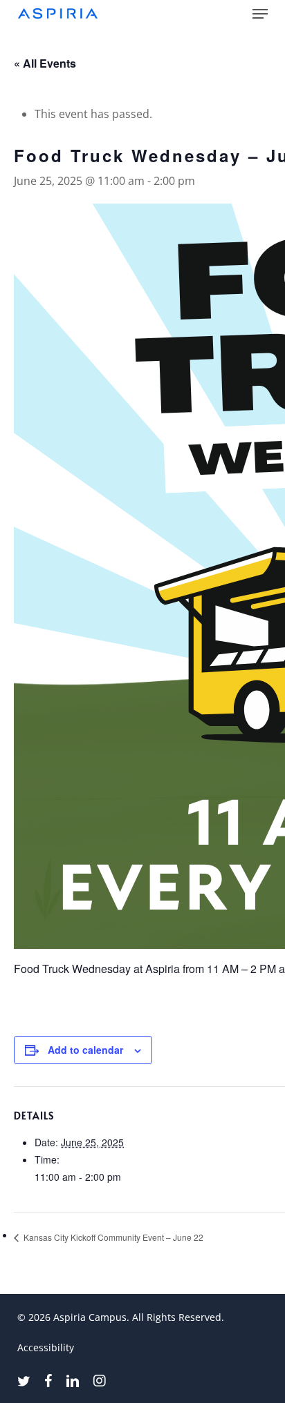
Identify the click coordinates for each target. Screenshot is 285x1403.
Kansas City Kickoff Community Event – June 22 (112, 1237)
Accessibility (45, 1347)
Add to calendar (85, 1050)
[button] (260, 14)
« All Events (45, 63)
